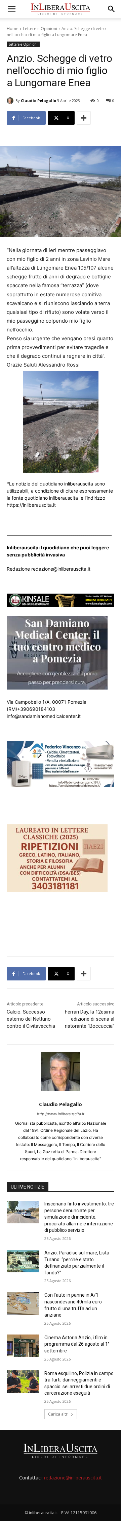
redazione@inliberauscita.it (73, 1477)
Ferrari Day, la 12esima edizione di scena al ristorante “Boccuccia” (89, 1019)
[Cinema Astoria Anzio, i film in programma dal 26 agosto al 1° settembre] (23, 1346)
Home (12, 28)
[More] (84, 118)
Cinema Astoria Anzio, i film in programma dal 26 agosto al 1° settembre (77, 1344)
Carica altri (58, 1414)
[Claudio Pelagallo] (11, 100)
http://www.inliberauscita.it (60, 1114)
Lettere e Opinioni (40, 28)
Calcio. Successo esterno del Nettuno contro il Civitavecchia (31, 1019)
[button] (11, 9)
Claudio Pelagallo (38, 100)
